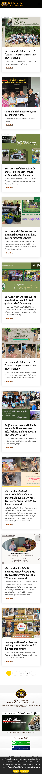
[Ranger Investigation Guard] (12, 4)
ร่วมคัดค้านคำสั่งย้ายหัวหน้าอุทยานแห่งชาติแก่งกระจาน (20, 113)
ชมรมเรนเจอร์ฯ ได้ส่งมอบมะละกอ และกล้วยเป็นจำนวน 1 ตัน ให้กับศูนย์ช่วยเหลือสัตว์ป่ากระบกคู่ (20, 300)
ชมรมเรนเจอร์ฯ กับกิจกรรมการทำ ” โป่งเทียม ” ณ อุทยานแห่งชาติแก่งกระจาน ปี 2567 (21, 365)
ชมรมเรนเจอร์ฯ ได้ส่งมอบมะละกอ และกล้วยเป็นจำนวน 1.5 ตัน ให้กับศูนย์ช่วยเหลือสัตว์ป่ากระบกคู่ (20, 234)
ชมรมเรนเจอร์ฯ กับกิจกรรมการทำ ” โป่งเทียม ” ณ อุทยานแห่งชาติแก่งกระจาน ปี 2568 (21, 54)
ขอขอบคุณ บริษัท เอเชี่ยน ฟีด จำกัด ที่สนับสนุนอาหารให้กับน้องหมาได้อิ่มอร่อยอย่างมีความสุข (20, 645)
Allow (16, 771)
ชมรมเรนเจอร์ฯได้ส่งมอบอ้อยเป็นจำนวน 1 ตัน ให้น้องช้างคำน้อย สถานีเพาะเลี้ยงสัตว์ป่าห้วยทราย (19, 171)
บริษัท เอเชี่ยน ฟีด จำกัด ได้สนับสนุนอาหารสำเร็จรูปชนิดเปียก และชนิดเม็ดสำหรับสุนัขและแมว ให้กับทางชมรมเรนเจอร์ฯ (20, 573)
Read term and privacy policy (30, 767)
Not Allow (24, 771)
